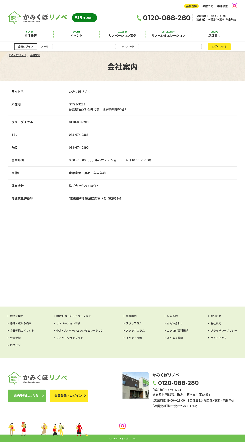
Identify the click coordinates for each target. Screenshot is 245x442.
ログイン (15, 345)
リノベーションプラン (69, 338)
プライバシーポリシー (224, 330)
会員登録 (191, 6)
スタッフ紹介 (134, 323)
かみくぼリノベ (37, 17)
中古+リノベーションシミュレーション (80, 330)
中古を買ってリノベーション (73, 316)
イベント (76, 35)
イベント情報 (134, 338)
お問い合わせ (175, 323)
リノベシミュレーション (168, 35)
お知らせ (216, 316)
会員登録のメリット (22, 330)
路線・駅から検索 (20, 323)
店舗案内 (214, 35)
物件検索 (222, 6)
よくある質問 (175, 338)
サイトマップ (219, 338)
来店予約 (208, 6)
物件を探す (16, 316)
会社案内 (216, 323)
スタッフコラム (135, 330)
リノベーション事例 (122, 35)
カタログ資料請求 (177, 330)
